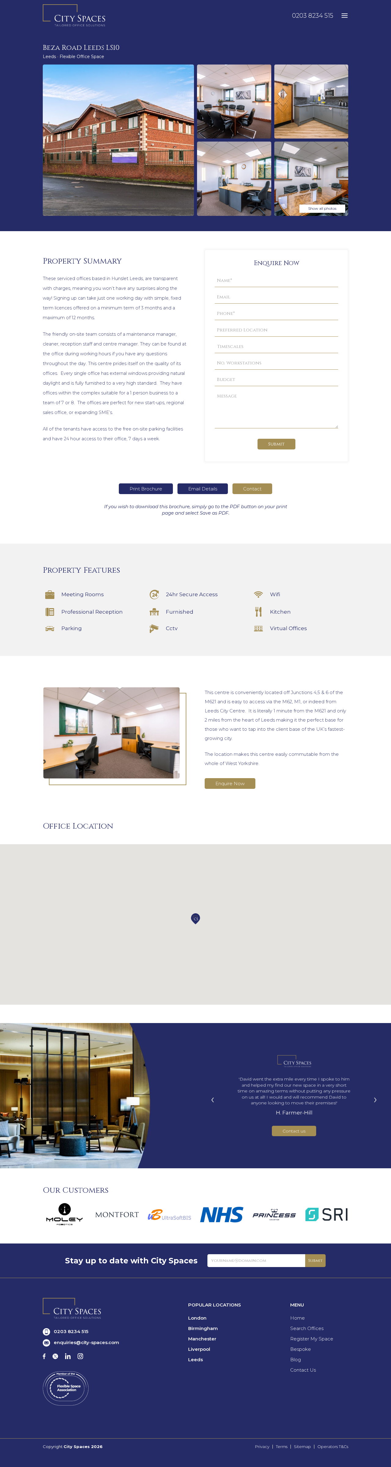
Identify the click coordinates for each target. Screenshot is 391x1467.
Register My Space (311, 1339)
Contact (252, 489)
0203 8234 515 (312, 15)
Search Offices (306, 1328)
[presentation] (212, 1098)
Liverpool (199, 1349)
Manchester (202, 1339)
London (197, 1318)
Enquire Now (230, 783)
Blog (295, 1359)
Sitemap (302, 1447)
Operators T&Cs (332, 1447)
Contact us (294, 1131)
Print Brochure (146, 489)
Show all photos (322, 208)
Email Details (202, 489)
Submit (276, 444)
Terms (281, 1447)
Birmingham (203, 1328)
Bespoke (300, 1349)
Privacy (262, 1447)
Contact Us (303, 1370)
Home (297, 1318)
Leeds (195, 1359)
